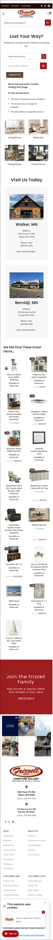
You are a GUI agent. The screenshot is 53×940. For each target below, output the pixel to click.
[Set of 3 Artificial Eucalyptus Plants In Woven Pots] (39, 554)
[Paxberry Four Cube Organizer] (39, 364)
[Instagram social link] (45, 6)
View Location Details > (26, 251)
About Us (33, 831)
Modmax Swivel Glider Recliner (14, 450)
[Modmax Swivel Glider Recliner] (13, 438)
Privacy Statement (11, 895)
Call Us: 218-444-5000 (26, 815)
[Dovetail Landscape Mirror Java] (39, 438)
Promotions (8, 868)
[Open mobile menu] (3, 14)
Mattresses (8, 864)
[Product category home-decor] (38, 156)
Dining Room (8, 845)
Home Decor (8, 859)
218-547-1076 (26, 245)
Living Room (8, 836)
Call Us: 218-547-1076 (26, 798)
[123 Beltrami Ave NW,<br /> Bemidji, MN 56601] (26, 804)
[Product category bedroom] (38, 130)
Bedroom (7, 840)
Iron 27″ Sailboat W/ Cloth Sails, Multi (14, 641)
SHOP (6, 831)
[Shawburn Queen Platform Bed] (39, 401)
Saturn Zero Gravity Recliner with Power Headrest (14, 415)
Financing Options (11, 885)
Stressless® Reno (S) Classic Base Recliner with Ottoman (14, 489)
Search (48, 23)
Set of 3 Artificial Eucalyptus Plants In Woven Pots (39, 567)
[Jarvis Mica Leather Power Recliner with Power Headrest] (13, 515)
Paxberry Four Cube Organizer (39, 376)
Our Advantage (34, 845)
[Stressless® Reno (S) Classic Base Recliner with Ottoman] (13, 475)
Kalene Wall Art (39, 525)
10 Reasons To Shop (36, 840)
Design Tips (33, 885)
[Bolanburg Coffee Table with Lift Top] (39, 475)
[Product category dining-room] (14, 156)
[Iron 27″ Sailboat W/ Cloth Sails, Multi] (13, 628)
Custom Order (9, 890)
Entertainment (9, 850)
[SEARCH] (43, 56)
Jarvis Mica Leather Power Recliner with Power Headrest (14, 529)
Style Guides (33, 890)
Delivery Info (8, 881)
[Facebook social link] (41, 6)
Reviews (31, 850)
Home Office (8, 854)
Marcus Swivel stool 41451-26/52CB (14, 377)
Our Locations (34, 854)
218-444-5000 (26, 324)
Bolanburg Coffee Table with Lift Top (39, 487)
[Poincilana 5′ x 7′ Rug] (39, 591)
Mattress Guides (35, 895)
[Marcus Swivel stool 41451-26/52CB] (13, 364)
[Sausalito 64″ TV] (13, 554)
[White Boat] (13, 591)
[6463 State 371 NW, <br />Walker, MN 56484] (26, 786)
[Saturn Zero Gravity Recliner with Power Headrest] (13, 401)
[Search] (43, 66)
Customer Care (11, 876)
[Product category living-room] (14, 130)
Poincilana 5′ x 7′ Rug (39, 602)
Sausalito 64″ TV (14, 564)
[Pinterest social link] (49, 6)
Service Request (35, 881)
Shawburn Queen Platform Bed (39, 413)
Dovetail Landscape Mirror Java (39, 451)
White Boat (14, 601)
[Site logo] (26, 13)
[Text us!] (10, 934)
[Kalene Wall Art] (39, 515)
